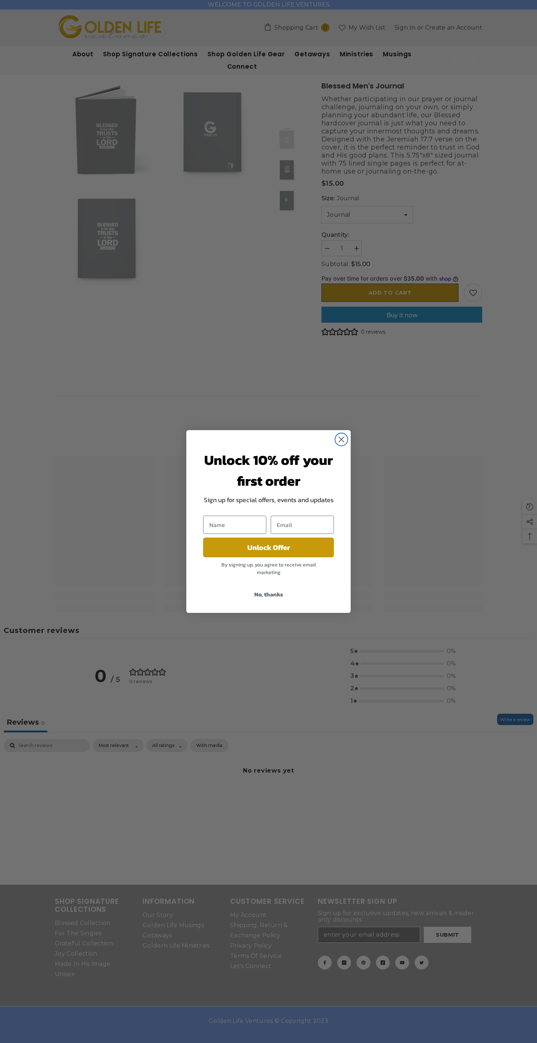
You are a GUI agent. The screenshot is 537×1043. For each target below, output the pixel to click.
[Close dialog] (341, 439)
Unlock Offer (268, 547)
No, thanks (268, 594)
